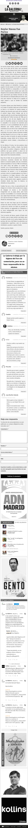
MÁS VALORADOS (21, 522)
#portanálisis (9, 686)
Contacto (19, 826)
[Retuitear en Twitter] (9, 663)
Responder (23, 322)
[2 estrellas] (12, 59)
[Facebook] (6, 63)
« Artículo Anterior (6, 250)
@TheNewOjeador (10, 668)
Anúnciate (24, 826)
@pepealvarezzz (20, 668)
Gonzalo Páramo (11, 528)
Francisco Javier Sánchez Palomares (15, 52)
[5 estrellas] (16, 59)
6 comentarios (15, 55)
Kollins (7, 666)
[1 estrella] (11, 59)
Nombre (3, 445)
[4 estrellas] (15, 59)
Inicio (3, 24)
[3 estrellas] (14, 59)
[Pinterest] (15, 63)
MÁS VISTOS (8, 522)
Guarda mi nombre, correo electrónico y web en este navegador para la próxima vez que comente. (14, 469)
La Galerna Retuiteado (15, 663)
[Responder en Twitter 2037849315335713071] (6, 726)
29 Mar (21, 613)
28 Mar (21, 705)
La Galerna (5, 535)
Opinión (9, 24)
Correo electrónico (7, 452)
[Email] (21, 63)
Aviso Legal (13, 826)
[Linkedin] (12, 63)
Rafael (7, 339)
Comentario (4, 429)
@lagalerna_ (15, 613)
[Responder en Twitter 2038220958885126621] (6, 660)
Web (2, 458)
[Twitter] (9, 63)
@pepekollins (13, 666)
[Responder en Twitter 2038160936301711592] (6, 676)
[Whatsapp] (18, 63)
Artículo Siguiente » (21, 250)
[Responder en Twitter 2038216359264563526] (6, 700)
